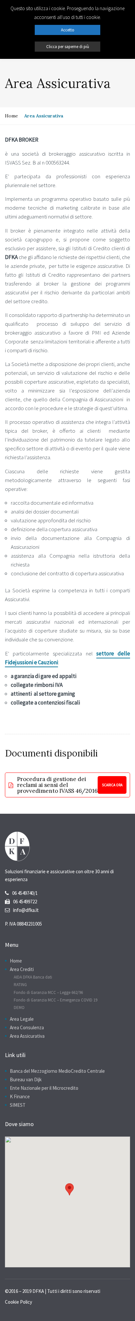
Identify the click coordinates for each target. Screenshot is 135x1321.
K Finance (20, 1096)
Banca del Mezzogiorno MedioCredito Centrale (57, 1071)
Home (11, 116)
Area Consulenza (27, 1027)
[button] (69, 1189)
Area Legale (22, 1019)
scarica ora (112, 785)
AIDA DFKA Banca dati (33, 977)
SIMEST (18, 1105)
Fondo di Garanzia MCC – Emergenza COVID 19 (55, 1000)
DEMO (19, 1007)
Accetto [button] (67, 30)
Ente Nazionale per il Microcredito (44, 1088)
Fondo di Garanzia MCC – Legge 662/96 (48, 992)
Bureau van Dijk (26, 1079)
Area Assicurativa (27, 1036)
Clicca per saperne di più (67, 46)
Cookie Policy (18, 1302)
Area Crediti (22, 969)
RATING (20, 984)
